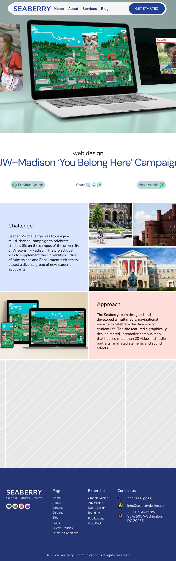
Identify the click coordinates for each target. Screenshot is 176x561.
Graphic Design (98, 498)
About (56, 503)
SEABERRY (24, 492)
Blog (55, 518)
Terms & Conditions (65, 533)
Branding (94, 513)
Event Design (97, 508)
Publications (96, 518)
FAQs (56, 523)
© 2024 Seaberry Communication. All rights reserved (88, 555)
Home (56, 498)
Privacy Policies (62, 528)
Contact (57, 508)
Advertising (95, 503)
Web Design (96, 523)
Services (57, 513)
